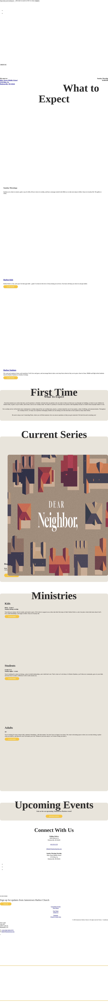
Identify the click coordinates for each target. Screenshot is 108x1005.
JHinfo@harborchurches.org (54, 849)
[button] (10, 286)
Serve (2, 974)
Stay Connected (53, 1003)
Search (37, 1)
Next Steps (56, 908)
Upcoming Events (55, 906)
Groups (2, 975)
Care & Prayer (5, 954)
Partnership (4, 977)
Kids (1, 987)
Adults (2, 990)
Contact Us (4, 961)
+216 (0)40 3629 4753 (7, 930)
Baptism (3, 979)
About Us (55, 912)
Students (3, 988)
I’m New (3, 944)
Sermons (55, 915)
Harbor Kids (8, 280)
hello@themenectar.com (8, 931)
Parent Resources (6, 998)
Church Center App (55, 917)
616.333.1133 (54, 844)
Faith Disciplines (5, 980)
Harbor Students (9, 370)
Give (1, 951)
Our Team (55, 911)
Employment (4, 997)
